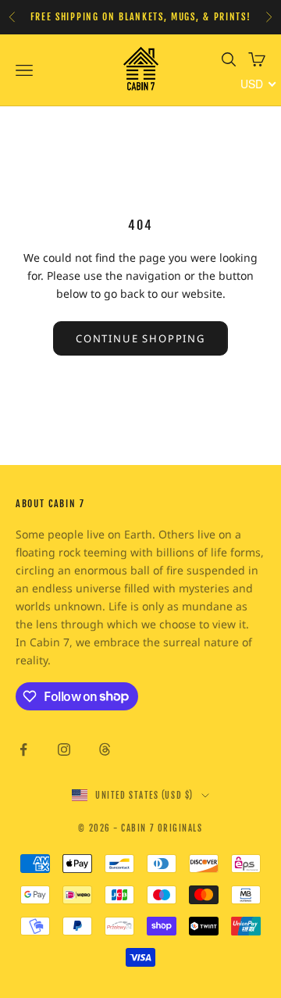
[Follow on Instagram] (64, 749)
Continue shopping (140, 338)
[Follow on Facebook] (23, 749)
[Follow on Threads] (104, 749)
